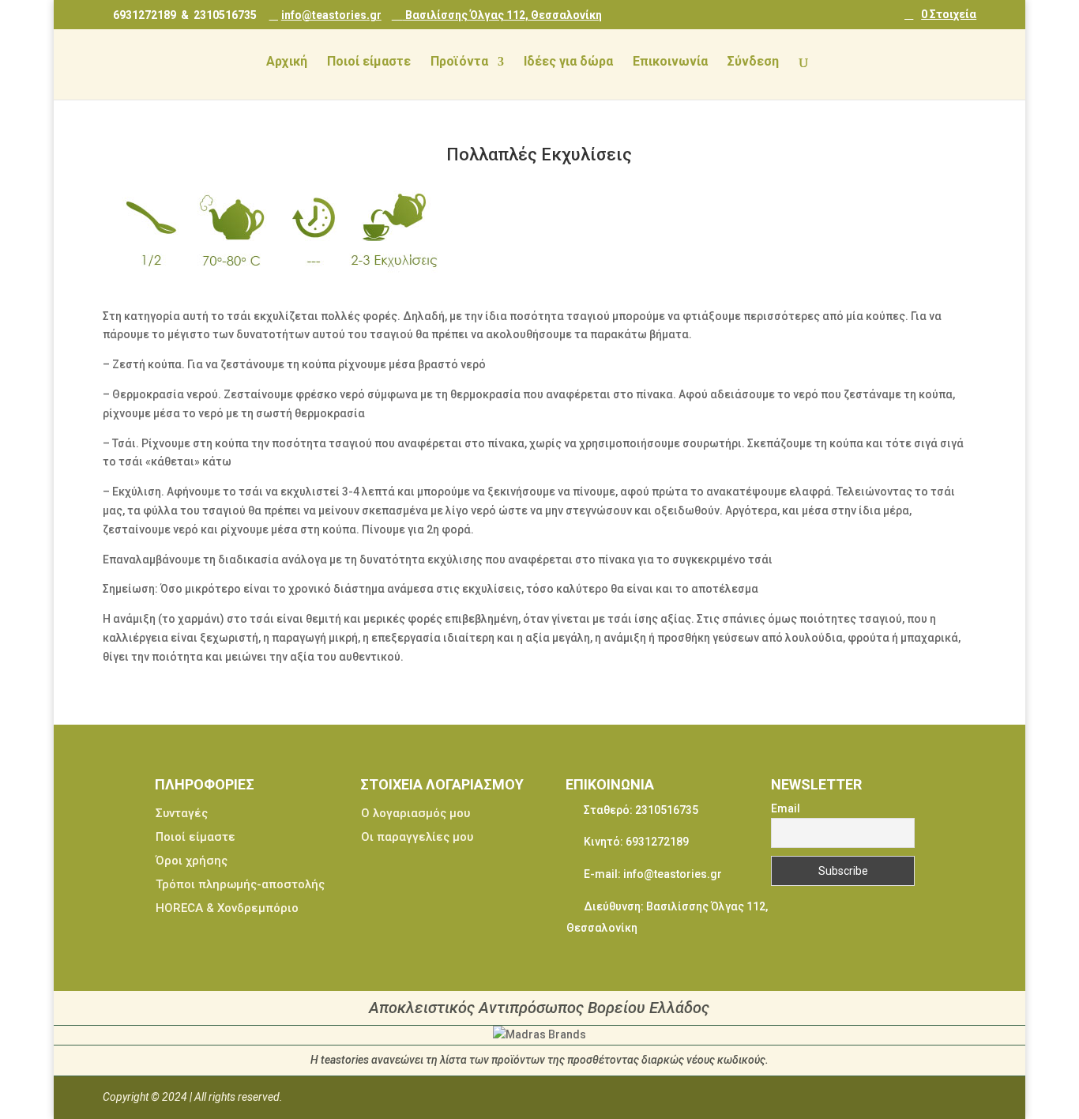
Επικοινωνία (670, 62)
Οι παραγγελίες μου (417, 837)
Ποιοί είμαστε (369, 62)
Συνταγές (182, 813)
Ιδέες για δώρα (568, 62)
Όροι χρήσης (191, 860)
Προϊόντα (459, 62)
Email (785, 808)
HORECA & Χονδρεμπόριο (227, 908)
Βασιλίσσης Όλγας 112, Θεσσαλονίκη (502, 15)
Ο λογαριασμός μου (415, 813)
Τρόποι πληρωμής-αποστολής (240, 884)
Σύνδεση (753, 62)
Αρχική (286, 62)
